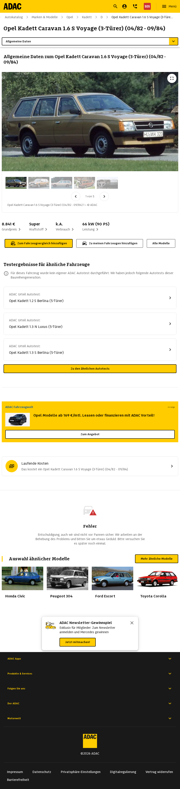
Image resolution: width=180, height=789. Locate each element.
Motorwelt (14, 718)
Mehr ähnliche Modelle (157, 559)
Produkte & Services (19, 673)
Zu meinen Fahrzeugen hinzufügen (113, 243)
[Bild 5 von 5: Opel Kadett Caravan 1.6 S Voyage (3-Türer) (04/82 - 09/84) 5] (107, 182)
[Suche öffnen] (115, 6)
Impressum (15, 772)
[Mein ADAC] (124, 6)
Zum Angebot (90, 434)
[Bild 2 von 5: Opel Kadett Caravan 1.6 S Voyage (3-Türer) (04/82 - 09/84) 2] (38, 182)
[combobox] (85, 7)
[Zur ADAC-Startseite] (12, 6)
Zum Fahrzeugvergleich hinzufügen (42, 243)
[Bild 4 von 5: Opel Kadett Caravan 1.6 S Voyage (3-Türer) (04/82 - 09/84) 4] (84, 182)
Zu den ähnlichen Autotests (90, 368)
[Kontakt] (135, 6)
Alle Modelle (161, 243)
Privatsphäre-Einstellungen (81, 772)
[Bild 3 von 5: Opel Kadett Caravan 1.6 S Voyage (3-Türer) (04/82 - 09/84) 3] (61, 182)
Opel (70, 17)
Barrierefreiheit (18, 780)
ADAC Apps (14, 658)
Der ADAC (13, 703)
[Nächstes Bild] (104, 196)
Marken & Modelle (45, 17)
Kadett (87, 17)
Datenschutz (41, 772)
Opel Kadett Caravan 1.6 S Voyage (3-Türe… (142, 17)
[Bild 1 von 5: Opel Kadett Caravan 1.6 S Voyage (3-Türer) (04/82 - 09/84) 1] (16, 182)
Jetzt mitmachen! (77, 642)
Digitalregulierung (123, 772)
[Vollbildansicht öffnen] (171, 78)
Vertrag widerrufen (159, 772)
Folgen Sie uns (16, 688)
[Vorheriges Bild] (75, 196)
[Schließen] (132, 623)
